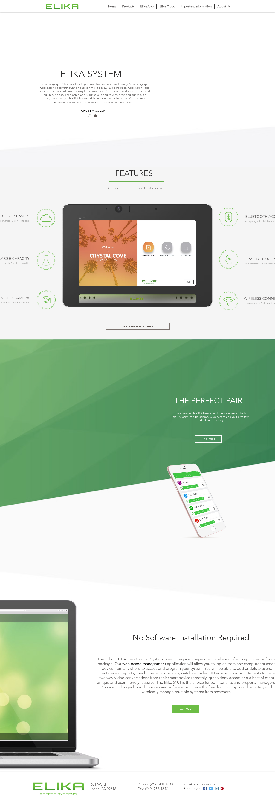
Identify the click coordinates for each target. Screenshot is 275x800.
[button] (196, 6)
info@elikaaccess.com (201, 784)
